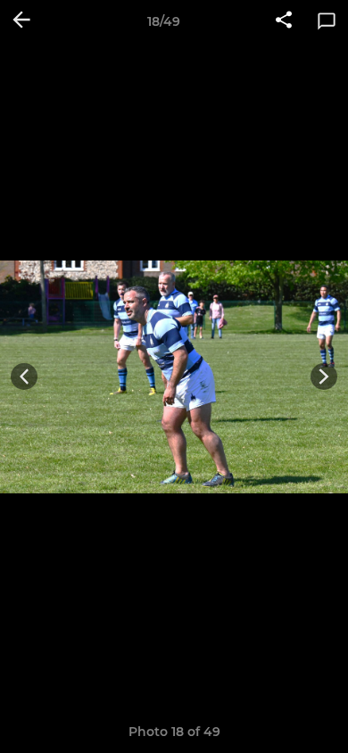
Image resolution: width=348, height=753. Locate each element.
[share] (283, 21)
